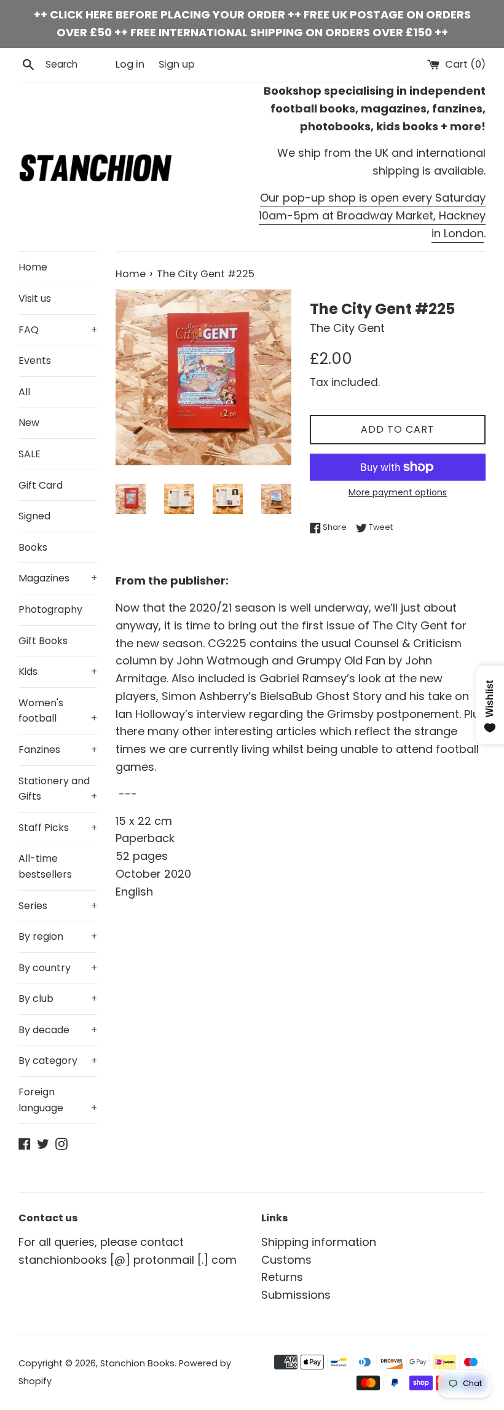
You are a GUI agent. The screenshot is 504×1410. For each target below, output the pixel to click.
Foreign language (57, 1100)
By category (57, 1061)
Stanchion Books (137, 1363)
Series (57, 906)
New (28, 423)
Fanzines (57, 749)
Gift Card (40, 485)
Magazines (57, 578)
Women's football (57, 711)
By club (57, 998)
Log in (130, 64)
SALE (29, 454)
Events (34, 360)
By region (57, 936)
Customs (286, 1259)
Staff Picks (57, 828)
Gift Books (43, 641)
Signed (34, 516)
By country (57, 968)
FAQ (57, 330)
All (24, 392)
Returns (282, 1277)
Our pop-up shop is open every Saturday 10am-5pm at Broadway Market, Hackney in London (372, 215)
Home (32, 267)
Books (32, 547)
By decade (57, 1030)
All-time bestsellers (45, 866)
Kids (57, 671)
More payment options (397, 492)
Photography (50, 609)
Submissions (296, 1294)
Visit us (34, 298)
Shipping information (318, 1242)
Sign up (177, 64)
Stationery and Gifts (57, 789)
